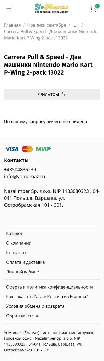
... (75, 25)
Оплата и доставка (25, 262)
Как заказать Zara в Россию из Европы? (47, 296)
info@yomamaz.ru (24, 176)
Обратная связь (22, 316)
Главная (12, 25)
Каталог (14, 233)
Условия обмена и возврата (35, 306)
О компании (18, 243)
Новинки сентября (46, 25)
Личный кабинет (23, 272)
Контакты (16, 252)
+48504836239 (20, 169)
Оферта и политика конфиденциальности (49, 287)
